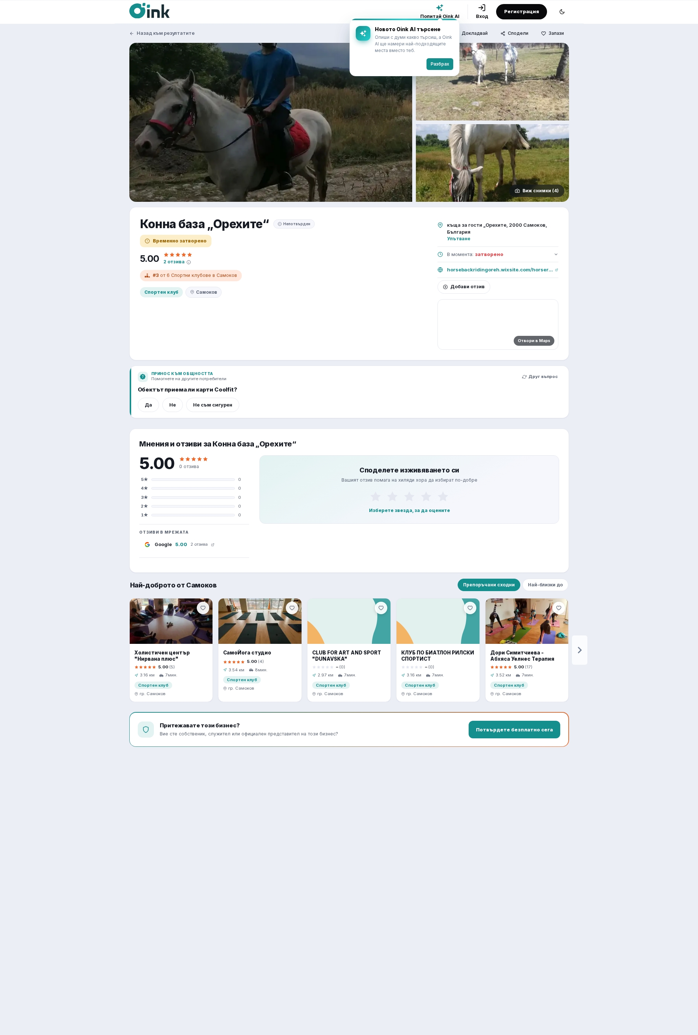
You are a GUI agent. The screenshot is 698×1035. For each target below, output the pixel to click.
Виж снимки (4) (540, 190)
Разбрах (440, 64)
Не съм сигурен (212, 405)
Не (172, 405)
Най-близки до (545, 584)
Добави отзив (467, 286)
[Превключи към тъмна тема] (562, 12)
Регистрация (521, 11)
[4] (426, 497)
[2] (392, 497)
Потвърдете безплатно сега (514, 729)
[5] (443, 497)
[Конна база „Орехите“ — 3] (492, 163)
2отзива (174, 261)
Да (148, 405)
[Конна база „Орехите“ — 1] (270, 122)
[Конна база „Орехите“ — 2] (492, 81)
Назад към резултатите (166, 33)
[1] (376, 497)
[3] (409, 497)
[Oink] (149, 10)
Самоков (206, 292)
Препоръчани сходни (489, 584)
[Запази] (203, 608)
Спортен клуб (161, 292)
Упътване (458, 238)
